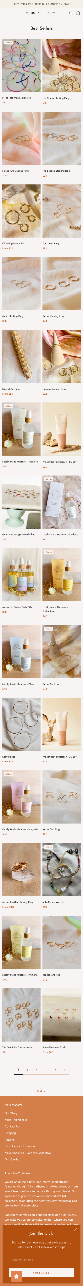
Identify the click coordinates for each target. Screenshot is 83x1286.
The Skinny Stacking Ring (55, 98)
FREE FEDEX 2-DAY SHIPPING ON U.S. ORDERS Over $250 (41, 4)
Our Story (11, 1113)
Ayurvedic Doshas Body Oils (17, 607)
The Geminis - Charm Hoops (17, 1047)
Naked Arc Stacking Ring (15, 171)
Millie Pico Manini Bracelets (16, 98)
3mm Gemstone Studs (54, 1047)
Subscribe (41, 1272)
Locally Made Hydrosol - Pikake (18, 684)
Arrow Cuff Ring (51, 829)
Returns (9, 1139)
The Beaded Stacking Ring (56, 171)
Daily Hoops (8, 757)
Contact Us (12, 1126)
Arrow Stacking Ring (53, 316)
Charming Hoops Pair (13, 243)
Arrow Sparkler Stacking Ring (17, 902)
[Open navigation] (5, 13)
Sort (40, 1091)
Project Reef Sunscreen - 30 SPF (59, 757)
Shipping (10, 1133)
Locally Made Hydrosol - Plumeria (19, 975)
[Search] (71, 13)
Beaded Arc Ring (51, 975)
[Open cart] (78, 13)
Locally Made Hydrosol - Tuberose (20, 461)
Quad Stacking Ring (12, 316)
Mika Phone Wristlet (53, 902)
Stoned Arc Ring (10, 389)
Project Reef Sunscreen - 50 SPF (59, 462)
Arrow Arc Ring (50, 684)
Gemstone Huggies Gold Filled (18, 534)
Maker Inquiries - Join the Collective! (28, 1153)
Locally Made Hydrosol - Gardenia (60, 534)
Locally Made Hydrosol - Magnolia (20, 829)
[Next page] (64, 1070)
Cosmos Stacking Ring (54, 389)
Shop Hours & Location (20, 1146)
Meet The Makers (16, 1119)
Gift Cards (11, 1159)
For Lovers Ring (50, 243)
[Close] (75, 1229)
